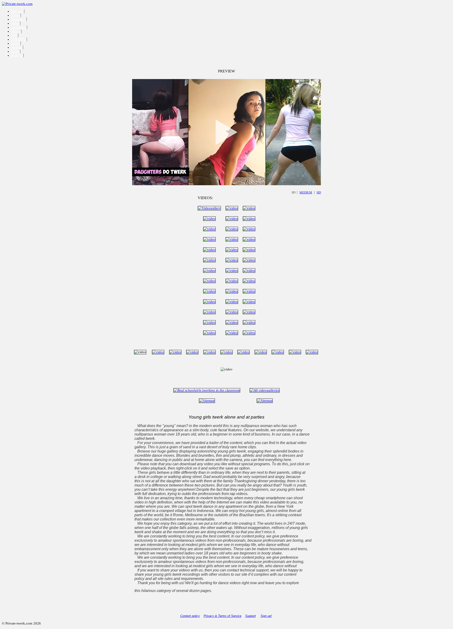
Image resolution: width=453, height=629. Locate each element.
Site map (17, 11)
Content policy (190, 616)
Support (17, 47)
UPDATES (19, 39)
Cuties (16, 15)
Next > (16, 31)
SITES (16, 43)
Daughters (18, 19)
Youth (15, 23)
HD (319, 192)
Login (15, 51)
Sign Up (17, 55)
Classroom (19, 27)
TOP (14, 35)
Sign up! (266, 616)
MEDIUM (305, 192)
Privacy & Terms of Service (222, 616)
